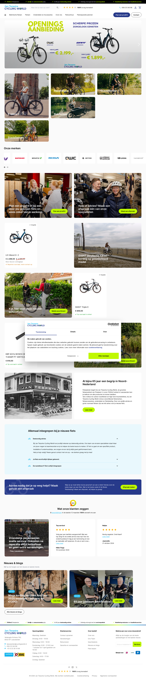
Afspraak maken (129, 487)
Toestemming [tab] (41, 332)
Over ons (59, 15)
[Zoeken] (58, 7)
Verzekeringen (65, 639)
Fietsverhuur (69, 15)
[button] (7, 44)
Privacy (94, 676)
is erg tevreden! (85, 7)
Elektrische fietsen (15, 15)
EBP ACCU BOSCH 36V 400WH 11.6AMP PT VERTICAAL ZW (20, 355)
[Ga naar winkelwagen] (139, 7)
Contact (136, 15)
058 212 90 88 (127, 7)
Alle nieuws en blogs (14, 612)
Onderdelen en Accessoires (42, 15)
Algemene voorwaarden (108, 676)
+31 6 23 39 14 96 (13, 648)
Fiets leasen (92, 648)
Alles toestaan (103, 356)
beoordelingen (57, 512)
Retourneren (64, 642)
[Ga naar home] (5, 14)
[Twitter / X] (76, 667)
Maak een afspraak (128, 211)
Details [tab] (73, 331)
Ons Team (91, 639)
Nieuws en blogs (94, 645)
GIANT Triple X (81, 307)
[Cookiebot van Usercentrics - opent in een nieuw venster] (109, 324)
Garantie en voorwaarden (69, 645)
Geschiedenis (92, 642)
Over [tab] (105, 331)
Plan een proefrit (122, 15)
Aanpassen (71, 356)
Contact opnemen (66, 635)
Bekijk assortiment (58, 311)
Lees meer (88, 410)
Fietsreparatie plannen (85, 15)
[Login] (135, 7)
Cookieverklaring (83, 676)
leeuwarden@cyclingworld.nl (17, 644)
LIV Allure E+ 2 (12, 255)
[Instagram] (73, 667)
